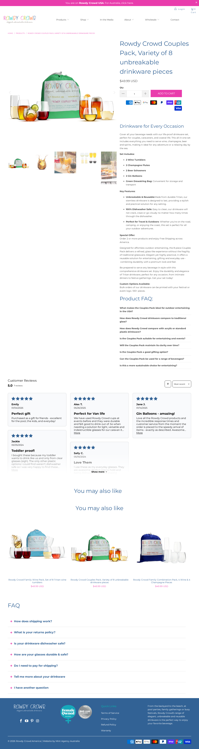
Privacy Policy (108, 719)
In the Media (106, 19)
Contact (175, 19)
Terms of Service (110, 713)
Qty (122, 87)
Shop (83, 19)
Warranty (106, 730)
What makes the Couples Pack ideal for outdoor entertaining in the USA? (155, 310)
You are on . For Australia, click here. (99, 3)
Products (61, 19)
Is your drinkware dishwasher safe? (39, 643)
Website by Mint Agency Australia (61, 741)
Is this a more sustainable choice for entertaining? (148, 365)
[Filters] (168, 384)
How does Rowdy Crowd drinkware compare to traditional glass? (153, 320)
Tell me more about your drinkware (39, 676)
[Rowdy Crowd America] (20, 20)
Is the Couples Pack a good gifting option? (144, 352)
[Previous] (10, 92)
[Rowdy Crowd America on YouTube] (26, 721)
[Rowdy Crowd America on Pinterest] (32, 721)
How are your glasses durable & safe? (41, 654)
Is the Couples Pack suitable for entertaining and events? (152, 338)
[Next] (114, 92)
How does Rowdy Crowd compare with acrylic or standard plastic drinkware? (153, 330)
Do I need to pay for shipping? (36, 665)
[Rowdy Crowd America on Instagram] (37, 721)
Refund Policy (108, 724)
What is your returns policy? (35, 632)
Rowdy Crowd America (28, 741)
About (128, 19)
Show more (97, 471)
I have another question (31, 687)
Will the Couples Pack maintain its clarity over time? (149, 345)
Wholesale (151, 19)
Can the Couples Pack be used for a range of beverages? (152, 358)
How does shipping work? (33, 621)
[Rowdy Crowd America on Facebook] (21, 721)
